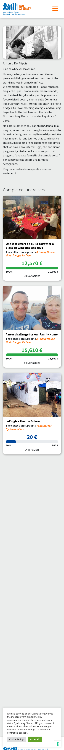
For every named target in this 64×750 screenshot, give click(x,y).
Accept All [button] (34, 739)
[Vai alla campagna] (32, 217)
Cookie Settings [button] (16, 739)
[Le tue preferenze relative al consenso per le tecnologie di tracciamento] (57, 743)
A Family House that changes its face (30, 253)
